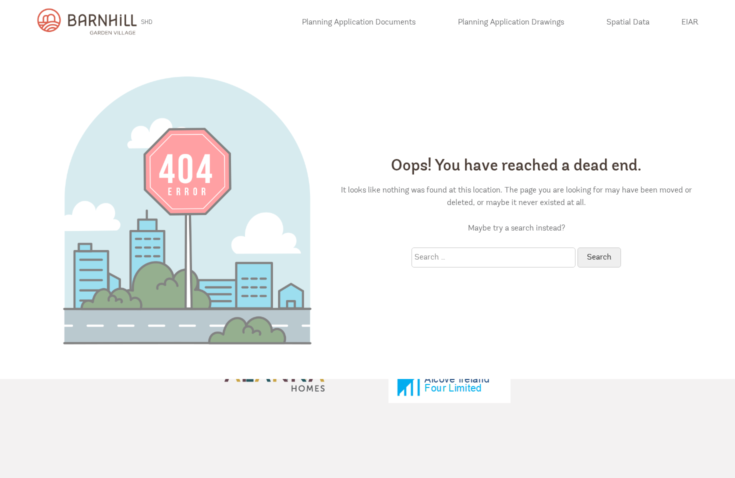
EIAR (690, 22)
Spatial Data (628, 22)
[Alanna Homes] (274, 380)
